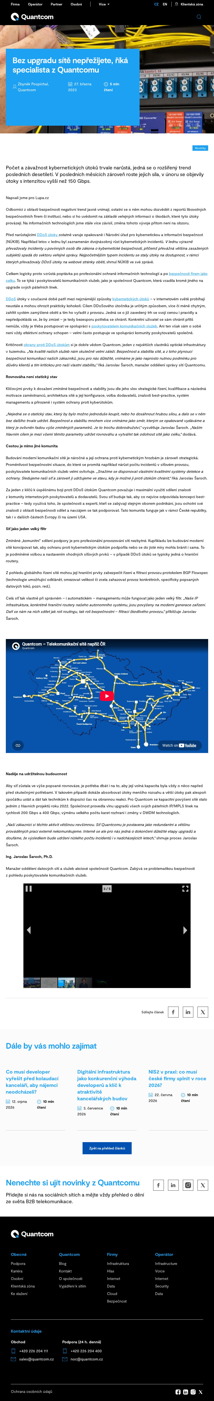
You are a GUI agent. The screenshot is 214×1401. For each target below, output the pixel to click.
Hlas (110, 1271)
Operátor (35, 4)
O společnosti (70, 1278)
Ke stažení (19, 1293)
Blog (62, 1263)
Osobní (76, 4)
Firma (15, 4)
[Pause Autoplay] (28, 888)
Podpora (18, 1263)
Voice (160, 1271)
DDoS (11, 299)
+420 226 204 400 (86, 1351)
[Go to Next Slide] (185, 930)
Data (111, 1286)
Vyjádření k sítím (72, 1286)
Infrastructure (166, 1263)
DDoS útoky (48, 234)
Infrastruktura (118, 1263)
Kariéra (16, 1271)
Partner (56, 4)
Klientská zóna (192, 4)
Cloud (112, 1293)
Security (162, 1286)
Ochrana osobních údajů (31, 1391)
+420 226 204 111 (33, 1351)
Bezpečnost (117, 1301)
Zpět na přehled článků (107, 1148)
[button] (31, 983)
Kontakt (65, 1271)
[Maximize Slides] (185, 888)
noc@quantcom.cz (87, 1359)
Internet (113, 1278)
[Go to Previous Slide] (28, 930)
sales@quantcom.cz (36, 1359)
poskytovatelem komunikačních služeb (124, 326)
